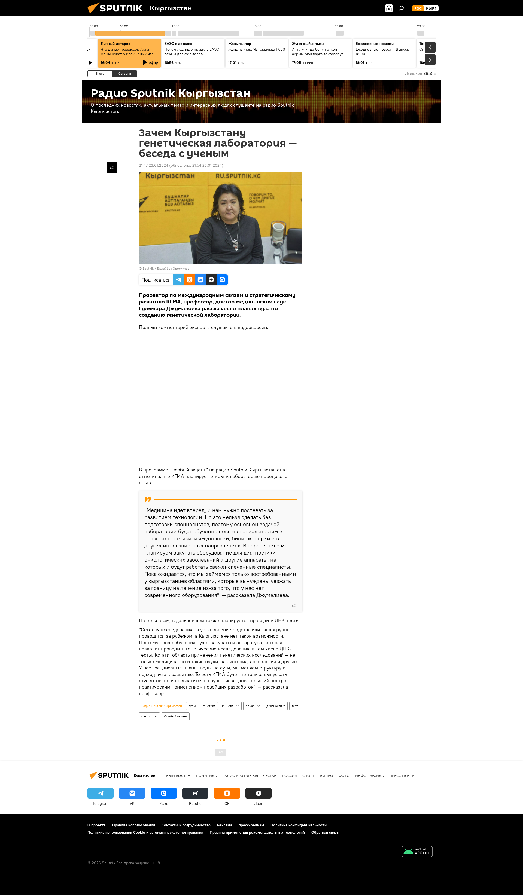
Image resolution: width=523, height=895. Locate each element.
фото (344, 775)
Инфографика (369, 775)
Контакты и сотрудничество (186, 825)
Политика (206, 775)
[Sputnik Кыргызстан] (117, 15)
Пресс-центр (401, 775)
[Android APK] (417, 852)
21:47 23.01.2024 (153, 165)
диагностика (275, 706)
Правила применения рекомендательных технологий (257, 832)
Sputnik (148, 268)
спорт (308, 775)
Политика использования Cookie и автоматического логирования (145, 832)
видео (326, 775)
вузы (192, 706)
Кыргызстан (178, 775)
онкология (149, 716)
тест (295, 706)
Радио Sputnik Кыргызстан (161, 706)
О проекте (96, 825)
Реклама (224, 825)
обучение (253, 706)
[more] (293, 605)
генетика (208, 706)
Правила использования (133, 825)
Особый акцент (175, 716)
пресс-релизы (251, 825)
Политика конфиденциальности (298, 825)
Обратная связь (325, 832)
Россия (289, 775)
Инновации (230, 706)
